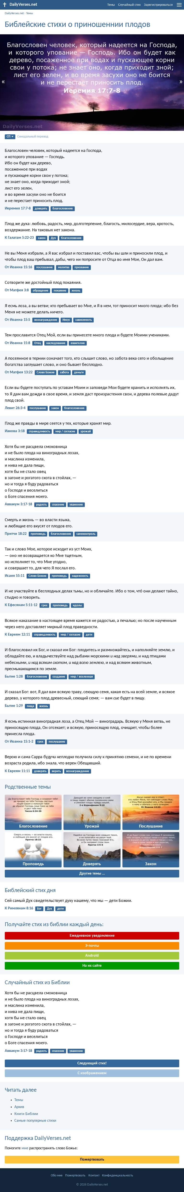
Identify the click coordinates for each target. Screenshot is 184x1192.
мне (25, 1148)
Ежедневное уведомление (92, 936)
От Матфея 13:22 (19, 372)
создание (58, 676)
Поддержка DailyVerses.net (38, 1138)
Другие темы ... (92, 874)
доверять (41, 208)
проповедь (38, 534)
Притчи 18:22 (16, 534)
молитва (63, 267)
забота (64, 372)
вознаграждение (45, 320)
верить (56, 771)
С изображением (92, 1073)
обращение (40, 290)
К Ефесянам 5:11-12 (21, 605)
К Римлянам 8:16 (19, 908)
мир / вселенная (81, 676)
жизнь (76, 290)
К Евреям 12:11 (17, 635)
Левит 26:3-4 (15, 408)
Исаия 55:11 (14, 576)
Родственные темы (28, 787)
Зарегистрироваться (158, 5)
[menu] (179, 6)
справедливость (39, 431)
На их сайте (92, 966)
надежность (80, 576)
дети (89, 634)
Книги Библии (26, 1114)
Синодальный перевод (32, 136)
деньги (79, 372)
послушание (44, 267)
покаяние (60, 290)
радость (41, 504)
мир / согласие (65, 431)
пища (30, 706)
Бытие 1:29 (14, 706)
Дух (53, 238)
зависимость (83, 320)
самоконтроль (85, 534)
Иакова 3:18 (15, 431)
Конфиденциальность (117, 1175)
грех (44, 605)
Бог (39, 908)
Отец (37, 343)
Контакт (93, 1175)
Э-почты (92, 946)
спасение (58, 504)
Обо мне (57, 1175)
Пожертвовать (92, 1160)
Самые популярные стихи (35, 1121)
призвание (82, 267)
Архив (19, 1107)
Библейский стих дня (30, 891)
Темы (111, 5)
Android (92, 956)
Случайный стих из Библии (37, 983)
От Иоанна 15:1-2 (19, 742)
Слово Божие (46, 372)
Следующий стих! (92, 1063)
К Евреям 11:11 (17, 771)
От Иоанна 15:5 (17, 320)
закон (42, 238)
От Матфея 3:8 (17, 290)
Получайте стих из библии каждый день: (54, 925)
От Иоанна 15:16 (18, 267)
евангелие (78, 343)
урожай (85, 431)
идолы (77, 605)
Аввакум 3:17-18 (18, 504)
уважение (76, 504)
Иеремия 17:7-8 (18, 208)
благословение (62, 208)
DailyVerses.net (14, 13)
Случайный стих (129, 5)
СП (8, 136)
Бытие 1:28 (14, 677)
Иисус (66, 320)
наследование (55, 343)
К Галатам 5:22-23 (19, 238)
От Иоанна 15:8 (17, 343)
